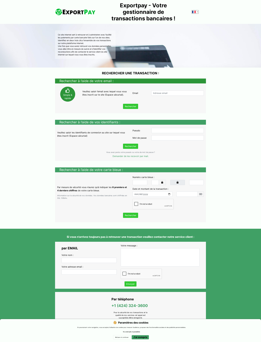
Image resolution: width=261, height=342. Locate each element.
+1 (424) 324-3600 (129, 305)
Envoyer (130, 284)
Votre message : (129, 245)
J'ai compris (140, 337)
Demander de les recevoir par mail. (131, 156)
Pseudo (136, 130)
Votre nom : (68, 255)
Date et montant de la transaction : (151, 188)
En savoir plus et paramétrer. (131, 332)
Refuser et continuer (122, 337)
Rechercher (130, 106)
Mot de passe (140, 137)
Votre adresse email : (72, 266)
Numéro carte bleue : (143, 177)
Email (135, 93)
